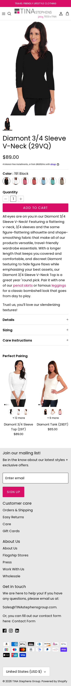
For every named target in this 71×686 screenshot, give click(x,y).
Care (7, 524)
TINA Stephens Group (26, 681)
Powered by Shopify (54, 681)
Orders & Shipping (18, 510)
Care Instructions (17, 340)
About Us (10, 548)
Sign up (13, 492)
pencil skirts (23, 285)
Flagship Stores (15, 555)
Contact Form (23, 621)
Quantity (10, 192)
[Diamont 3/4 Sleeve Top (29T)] (18, 383)
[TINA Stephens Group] (35, 14)
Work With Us (13, 569)
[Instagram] (11, 631)
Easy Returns (13, 517)
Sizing (7, 330)
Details (8, 319)
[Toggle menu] (3, 13)
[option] (35, 67)
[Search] (11, 13)
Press (7, 562)
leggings (59, 285)
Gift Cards (11, 531)
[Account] (60, 13)
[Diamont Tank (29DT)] (52, 383)
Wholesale (11, 576)
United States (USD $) (24, 671)
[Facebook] (4, 631)
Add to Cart (35, 207)
